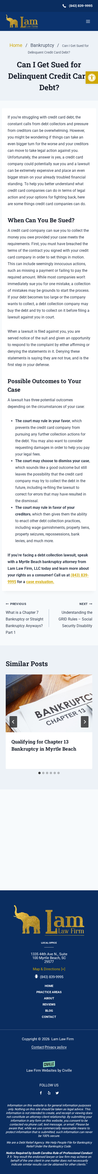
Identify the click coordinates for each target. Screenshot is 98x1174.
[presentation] (49, 703)
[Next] (84, 722)
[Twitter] (57, 1092)
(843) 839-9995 (51, 977)
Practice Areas (49, 992)
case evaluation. (40, 582)
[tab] (39, 773)
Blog (49, 1010)
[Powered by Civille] (49, 1068)
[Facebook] (40, 1092)
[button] (92, 77)
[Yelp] (49, 1092)
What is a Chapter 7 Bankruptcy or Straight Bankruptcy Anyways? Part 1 (24, 618)
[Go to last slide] (13, 722)
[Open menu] (87, 21)
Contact (49, 1017)
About (49, 998)
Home (49, 986)
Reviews (49, 1004)
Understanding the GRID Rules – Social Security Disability (75, 615)
